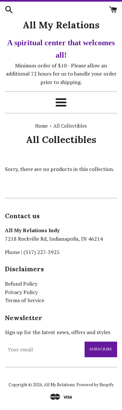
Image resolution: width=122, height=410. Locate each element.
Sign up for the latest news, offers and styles (57, 332)
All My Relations (61, 25)
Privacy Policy (21, 292)
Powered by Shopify (95, 385)
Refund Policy (21, 283)
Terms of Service (24, 300)
